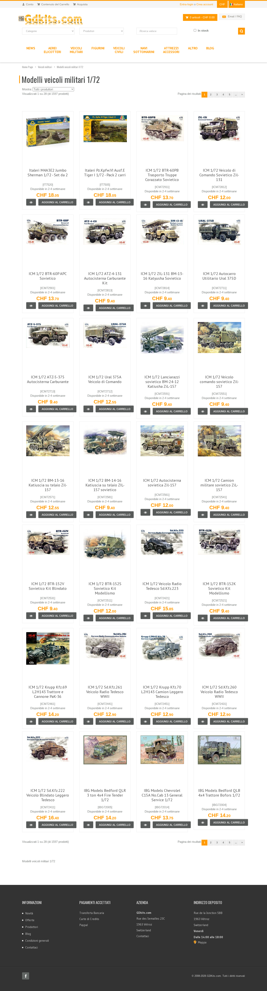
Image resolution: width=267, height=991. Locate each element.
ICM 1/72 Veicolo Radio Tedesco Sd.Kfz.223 (162, 586)
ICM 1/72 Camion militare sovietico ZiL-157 (219, 485)
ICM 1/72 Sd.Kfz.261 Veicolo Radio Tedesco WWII (105, 692)
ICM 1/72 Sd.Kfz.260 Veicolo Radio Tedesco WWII (219, 692)
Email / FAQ (235, 16)
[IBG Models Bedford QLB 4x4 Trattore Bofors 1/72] (203, 822)
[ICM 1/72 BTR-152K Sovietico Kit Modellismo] (203, 618)
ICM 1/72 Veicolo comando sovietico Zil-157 (219, 381)
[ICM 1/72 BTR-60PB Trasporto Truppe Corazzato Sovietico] (145, 204)
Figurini (98, 48)
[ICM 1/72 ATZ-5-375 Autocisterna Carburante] (31, 408)
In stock (203, 30)
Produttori (31, 927)
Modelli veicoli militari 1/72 (70, 67)
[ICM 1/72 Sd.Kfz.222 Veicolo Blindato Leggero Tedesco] (31, 824)
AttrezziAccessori (171, 50)
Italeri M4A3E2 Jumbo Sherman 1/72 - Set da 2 (48, 172)
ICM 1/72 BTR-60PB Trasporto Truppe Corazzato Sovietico (162, 175)
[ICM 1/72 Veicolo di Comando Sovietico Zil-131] (203, 204)
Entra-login (186, 4)
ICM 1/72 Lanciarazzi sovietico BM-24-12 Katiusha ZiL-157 (162, 381)
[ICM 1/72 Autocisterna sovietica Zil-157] (145, 512)
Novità (29, 913)
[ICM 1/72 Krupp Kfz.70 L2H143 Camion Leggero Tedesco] (145, 721)
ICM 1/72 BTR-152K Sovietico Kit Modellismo (219, 588)
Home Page (27, 67)
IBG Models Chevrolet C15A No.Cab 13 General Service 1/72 (162, 795)
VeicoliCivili (119, 50)
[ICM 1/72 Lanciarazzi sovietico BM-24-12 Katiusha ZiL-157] (145, 411)
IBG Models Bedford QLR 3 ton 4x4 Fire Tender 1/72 (105, 795)
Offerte (29, 920)
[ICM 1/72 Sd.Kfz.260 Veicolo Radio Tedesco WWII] (203, 721)
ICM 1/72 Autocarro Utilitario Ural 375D (219, 276)
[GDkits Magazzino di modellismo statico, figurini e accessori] (59, 20)
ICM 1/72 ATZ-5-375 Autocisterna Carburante (48, 379)
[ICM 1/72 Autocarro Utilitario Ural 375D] (203, 305)
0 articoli (202, 17)
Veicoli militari (45, 67)
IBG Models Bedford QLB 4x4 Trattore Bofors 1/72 (219, 793)
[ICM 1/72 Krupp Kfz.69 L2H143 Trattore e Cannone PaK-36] (31, 721)
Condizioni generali (37, 940)
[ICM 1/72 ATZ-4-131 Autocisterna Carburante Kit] (88, 307)
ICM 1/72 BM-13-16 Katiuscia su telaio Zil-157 (48, 485)
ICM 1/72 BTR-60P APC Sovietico (48, 276)
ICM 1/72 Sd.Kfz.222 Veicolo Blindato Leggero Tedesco (47, 795)
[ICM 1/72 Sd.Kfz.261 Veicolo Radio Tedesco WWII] (88, 721)
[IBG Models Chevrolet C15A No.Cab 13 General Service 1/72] (145, 824)
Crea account (204, 4)
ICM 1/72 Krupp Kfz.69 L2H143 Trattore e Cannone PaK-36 (48, 692)
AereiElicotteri (52, 50)
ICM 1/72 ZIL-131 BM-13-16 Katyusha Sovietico (162, 276)
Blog (28, 934)
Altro (193, 48)
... (236, 94)
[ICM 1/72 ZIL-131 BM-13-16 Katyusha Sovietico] (145, 305)
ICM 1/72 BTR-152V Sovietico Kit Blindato (48, 586)
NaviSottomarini (143, 50)
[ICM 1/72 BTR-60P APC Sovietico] (31, 305)
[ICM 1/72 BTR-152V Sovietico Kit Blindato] (31, 615)
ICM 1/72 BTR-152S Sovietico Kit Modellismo (105, 588)
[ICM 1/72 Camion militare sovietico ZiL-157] (203, 514)
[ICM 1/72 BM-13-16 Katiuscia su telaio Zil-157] (31, 514)
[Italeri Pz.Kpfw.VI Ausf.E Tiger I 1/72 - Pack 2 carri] (88, 202)
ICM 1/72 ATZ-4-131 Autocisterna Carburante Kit (105, 278)
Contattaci (31, 947)
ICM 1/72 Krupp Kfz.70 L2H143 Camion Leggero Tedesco (162, 692)
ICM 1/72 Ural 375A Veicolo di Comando (105, 379)
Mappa (202, 942)
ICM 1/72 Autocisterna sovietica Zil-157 (162, 483)
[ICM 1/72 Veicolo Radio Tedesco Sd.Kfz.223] (145, 615)
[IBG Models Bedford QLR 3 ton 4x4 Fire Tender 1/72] (88, 824)
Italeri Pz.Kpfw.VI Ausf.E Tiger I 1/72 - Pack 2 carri (105, 172)
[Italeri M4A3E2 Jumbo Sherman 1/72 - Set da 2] (31, 202)
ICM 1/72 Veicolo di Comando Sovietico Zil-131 (219, 175)
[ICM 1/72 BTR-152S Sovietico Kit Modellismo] (88, 618)
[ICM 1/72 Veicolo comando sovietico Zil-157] (203, 411)
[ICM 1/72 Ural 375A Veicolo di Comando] (88, 408)
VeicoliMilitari (76, 50)
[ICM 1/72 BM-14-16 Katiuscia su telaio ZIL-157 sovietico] (88, 514)
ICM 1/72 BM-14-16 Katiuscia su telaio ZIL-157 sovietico (105, 485)
